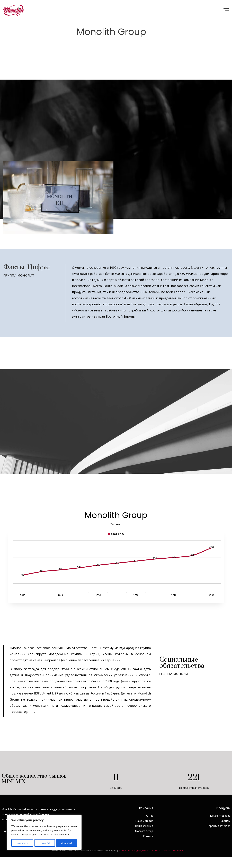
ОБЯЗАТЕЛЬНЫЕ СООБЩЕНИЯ (169, 850)
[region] (44, 832)
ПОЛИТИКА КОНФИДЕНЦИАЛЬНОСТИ (136, 850)
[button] (226, 10)
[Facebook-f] (5, 831)
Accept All (66, 843)
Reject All (45, 843)
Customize (22, 843)
